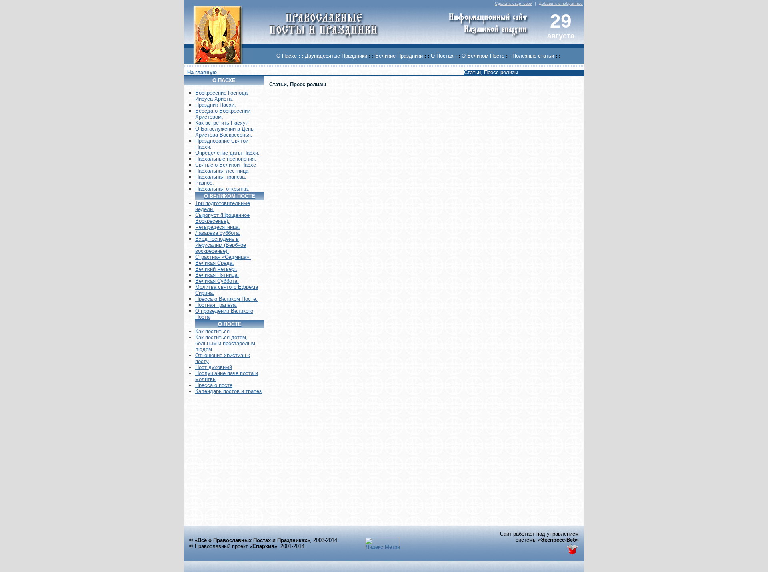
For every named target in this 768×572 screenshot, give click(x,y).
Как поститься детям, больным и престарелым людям (225, 343)
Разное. (204, 183)
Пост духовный (213, 367)
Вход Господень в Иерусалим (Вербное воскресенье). (220, 245)
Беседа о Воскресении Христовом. (222, 114)
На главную (202, 72)
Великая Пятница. (217, 275)
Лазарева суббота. (217, 233)
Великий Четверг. (216, 269)
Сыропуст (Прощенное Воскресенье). (222, 218)
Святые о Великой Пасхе (225, 165)
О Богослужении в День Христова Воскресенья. (224, 132)
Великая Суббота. (217, 281)
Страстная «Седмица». (223, 257)
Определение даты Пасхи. (227, 153)
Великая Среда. (214, 263)
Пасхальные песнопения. (225, 159)
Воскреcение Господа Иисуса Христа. (221, 96)
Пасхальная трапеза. (220, 177)
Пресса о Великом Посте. (226, 299)
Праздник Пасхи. (215, 105)
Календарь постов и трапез (228, 391)
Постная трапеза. (216, 305)
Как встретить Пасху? (221, 123)
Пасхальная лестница (221, 171)
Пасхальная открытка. (222, 189)
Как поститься (212, 331)
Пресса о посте (213, 385)
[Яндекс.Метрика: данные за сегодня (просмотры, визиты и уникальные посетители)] (382, 543)
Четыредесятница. (217, 227)
